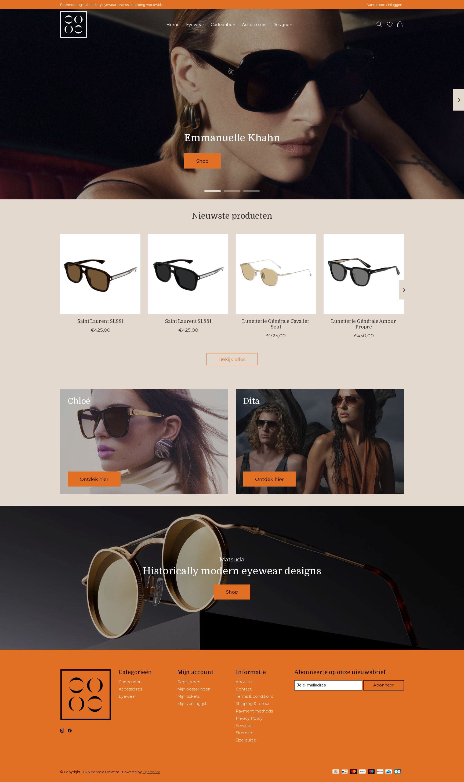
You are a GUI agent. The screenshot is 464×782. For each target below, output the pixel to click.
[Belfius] (380, 771)
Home (173, 24)
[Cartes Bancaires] (397, 771)
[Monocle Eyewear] (73, 24)
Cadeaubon (223, 24)
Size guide (246, 740)
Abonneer (383, 685)
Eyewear (195, 24)
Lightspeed (151, 772)
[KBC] (388, 771)
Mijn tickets (188, 696)
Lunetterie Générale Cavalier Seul (276, 324)
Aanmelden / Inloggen (384, 5)
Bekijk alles (232, 359)
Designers (283, 24)
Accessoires (254, 24)
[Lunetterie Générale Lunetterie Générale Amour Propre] (364, 274)
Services (244, 725)
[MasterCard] (353, 771)
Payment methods (254, 711)
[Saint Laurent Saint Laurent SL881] (100, 274)
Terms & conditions (254, 696)
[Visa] (362, 771)
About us (244, 681)
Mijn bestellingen (194, 689)
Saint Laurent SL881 (100, 321)
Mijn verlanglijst (191, 703)
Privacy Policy (249, 718)
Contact (244, 689)
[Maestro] (371, 771)
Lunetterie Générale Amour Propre (363, 324)
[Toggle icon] (379, 24)
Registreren (188, 681)
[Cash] (335, 771)
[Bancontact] (344, 771)
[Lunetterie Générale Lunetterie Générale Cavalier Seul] (276, 274)
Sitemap (244, 732)
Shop (217, 161)
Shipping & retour (253, 703)
